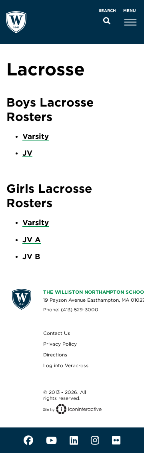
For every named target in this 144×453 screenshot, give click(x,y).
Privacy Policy (60, 344)
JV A (31, 239)
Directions (55, 355)
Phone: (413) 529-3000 (70, 310)
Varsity (35, 136)
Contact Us (56, 333)
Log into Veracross (65, 365)
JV (27, 152)
